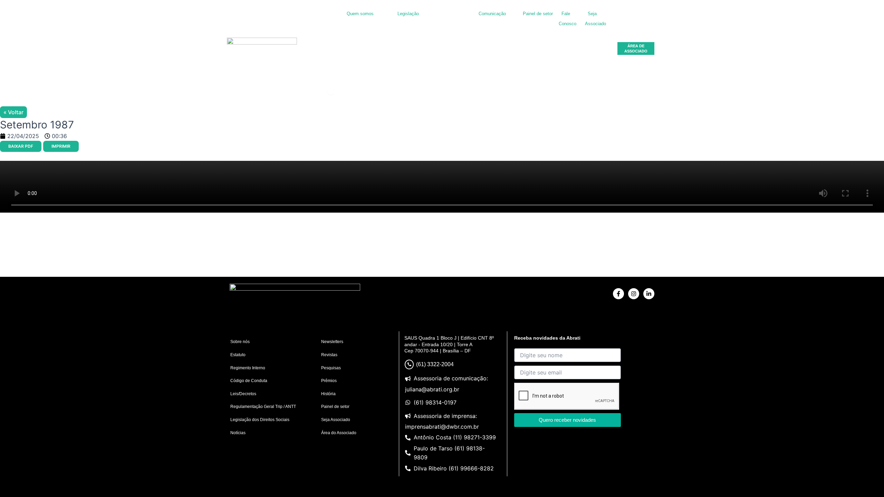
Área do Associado (338, 432)
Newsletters (332, 341)
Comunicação (492, 13)
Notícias (238, 432)
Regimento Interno (247, 368)
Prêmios (329, 380)
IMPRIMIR (60, 146)
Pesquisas (331, 368)
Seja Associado (335, 419)
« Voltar (13, 112)
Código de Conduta (248, 380)
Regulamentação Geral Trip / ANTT (263, 406)
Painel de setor (538, 13)
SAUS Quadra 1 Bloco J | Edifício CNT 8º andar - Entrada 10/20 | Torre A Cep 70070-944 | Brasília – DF (449, 344)
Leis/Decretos (243, 393)
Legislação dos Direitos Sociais (259, 419)
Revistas (329, 354)
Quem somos (360, 13)
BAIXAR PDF (20, 146)
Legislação (408, 13)
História (328, 393)
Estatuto (238, 354)
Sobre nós (240, 341)
